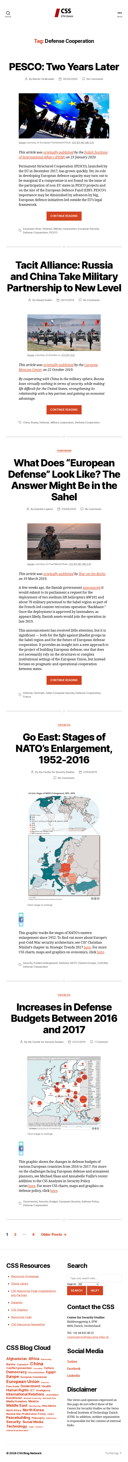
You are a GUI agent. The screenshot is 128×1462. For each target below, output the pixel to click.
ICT (32, 1390)
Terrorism (64, 450)
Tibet (31, 1427)
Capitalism (23, 1364)
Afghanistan (16, 1359)
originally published (58, 152)
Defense (47, 228)
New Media (49, 1405)
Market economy (32, 1398)
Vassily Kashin (44, 300)
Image (22, 142)
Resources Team (21, 1317)
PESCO (53, 232)
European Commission (33, 1377)
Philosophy (38, 1418)
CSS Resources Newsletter (28, 1324)
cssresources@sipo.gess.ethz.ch (88, 1337)
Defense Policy (90, 1201)
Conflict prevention (19, 1368)
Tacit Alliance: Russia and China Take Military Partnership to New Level (64, 276)
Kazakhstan (14, 1398)
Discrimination (36, 1372)
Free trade (12, 1386)
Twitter (72, 1361)
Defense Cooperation (35, 232)
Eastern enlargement (46, 962)
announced (92, 588)
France (27, 696)
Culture (49, 1368)
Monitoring (35, 1406)
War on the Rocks (92, 574)
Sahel (49, 692)
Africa (34, 1358)
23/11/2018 (78, 1041)
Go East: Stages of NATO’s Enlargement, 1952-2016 (63, 748)
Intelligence (43, 1390)
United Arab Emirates (17, 1430)
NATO (73, 962)
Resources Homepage (25, 1276)
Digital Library (19, 1283)
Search (76, 1290)
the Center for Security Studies (56, 772)
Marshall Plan (49, 1398)
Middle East (16, 1405)
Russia (34, 422)
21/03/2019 (90, 772)
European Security (88, 228)
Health (46, 1386)
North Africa (13, 1410)
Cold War (102, 962)
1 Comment (101, 1041)
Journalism (52, 1394)
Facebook (73, 1368)
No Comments (95, 79)
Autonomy (46, 1359)
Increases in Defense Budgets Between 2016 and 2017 (64, 1018)
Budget (53, 1201)
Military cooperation (65, 228)
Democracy (16, 1372)
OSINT (50, 1414)
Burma (10, 1364)
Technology (16, 1426)
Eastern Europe (87, 962)
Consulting (37, 1368)
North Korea (33, 1410)
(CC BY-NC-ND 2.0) (83, 142)
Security (27, 962)
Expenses (45, 1382)
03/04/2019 (69, 509)
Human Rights (17, 1390)
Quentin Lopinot (43, 509)
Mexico (33, 1401)
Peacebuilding (18, 1417)
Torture (38, 1427)
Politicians (51, 1418)
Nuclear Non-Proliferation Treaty (26, 1413)
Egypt (51, 1372)
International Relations (25, 1394)
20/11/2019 (67, 300)
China (26, 422)
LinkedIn (73, 1375)
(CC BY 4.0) (68, 355)
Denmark (39, 692)
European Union (32, 228)
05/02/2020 (70, 79)
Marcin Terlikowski (43, 79)
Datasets (16, 1302)
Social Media (32, 1422)
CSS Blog (64, 725)
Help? (95, 1290)
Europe (12, 1376)
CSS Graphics (19, 1309)
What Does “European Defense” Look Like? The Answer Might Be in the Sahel (64, 480)
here (87, 947)
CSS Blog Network (29, 1453)
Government (30, 1201)
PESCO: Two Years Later (64, 67)
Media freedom (16, 1401)
